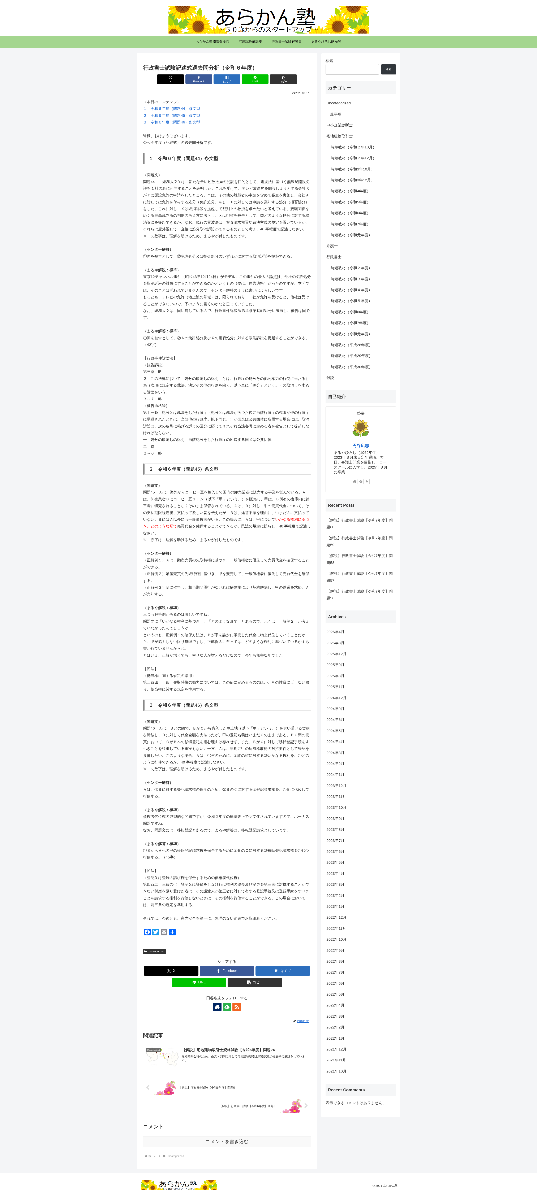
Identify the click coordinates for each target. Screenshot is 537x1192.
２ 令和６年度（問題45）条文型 (171, 115)
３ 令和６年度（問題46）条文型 (171, 122)
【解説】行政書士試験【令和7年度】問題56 (359, 594)
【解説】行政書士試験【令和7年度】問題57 (359, 576)
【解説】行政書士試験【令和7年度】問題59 (359, 541)
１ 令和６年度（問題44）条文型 (171, 108)
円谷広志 (360, 445)
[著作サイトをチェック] (217, 1007)
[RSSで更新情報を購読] (236, 1007)
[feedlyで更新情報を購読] (227, 1007)
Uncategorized (156, 951)
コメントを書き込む (227, 1141)
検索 (329, 61)
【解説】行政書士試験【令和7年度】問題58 (359, 559)
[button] (283, 79)
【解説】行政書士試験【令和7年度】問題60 (359, 523)
